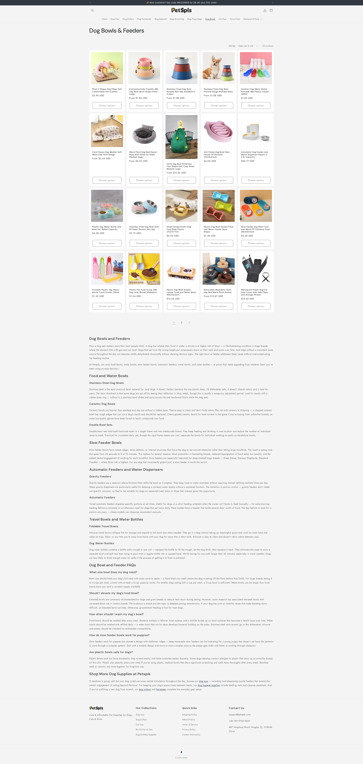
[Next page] (189, 322)
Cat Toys (140, 724)
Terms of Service (190, 724)
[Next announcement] (273, 2)
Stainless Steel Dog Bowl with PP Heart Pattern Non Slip (144, 228)
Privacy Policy (188, 729)
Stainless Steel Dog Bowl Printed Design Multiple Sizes (218, 90)
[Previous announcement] (90, 2)
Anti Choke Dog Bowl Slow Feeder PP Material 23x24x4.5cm (217, 154)
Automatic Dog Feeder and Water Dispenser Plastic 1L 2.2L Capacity (254, 154)
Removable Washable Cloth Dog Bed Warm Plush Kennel (218, 291)
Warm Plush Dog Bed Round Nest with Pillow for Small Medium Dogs (143, 154)
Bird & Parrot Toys (144, 729)
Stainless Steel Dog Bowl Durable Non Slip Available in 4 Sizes (181, 91)
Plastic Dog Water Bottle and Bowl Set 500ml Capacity (106, 228)
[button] (92, 10)
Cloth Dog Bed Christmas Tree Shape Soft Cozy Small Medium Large (180, 166)
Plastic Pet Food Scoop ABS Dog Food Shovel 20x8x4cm (143, 291)
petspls (185, 757)
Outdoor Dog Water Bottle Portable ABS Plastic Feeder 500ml (255, 91)
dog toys (203, 681)
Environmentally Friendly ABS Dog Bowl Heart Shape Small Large (143, 91)
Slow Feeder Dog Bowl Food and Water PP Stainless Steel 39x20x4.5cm (255, 229)
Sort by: (232, 45)
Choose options (107, 105)
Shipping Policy (189, 714)
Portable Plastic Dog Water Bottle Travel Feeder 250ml (105, 291)
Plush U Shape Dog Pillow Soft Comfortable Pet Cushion (107, 90)
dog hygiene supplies (209, 685)
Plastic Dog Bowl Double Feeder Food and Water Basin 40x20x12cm (181, 292)
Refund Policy (188, 719)
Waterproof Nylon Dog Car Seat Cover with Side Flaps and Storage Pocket (254, 292)
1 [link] (173, 322)
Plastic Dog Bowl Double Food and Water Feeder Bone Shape (218, 229)
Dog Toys (140, 714)
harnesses (161, 689)
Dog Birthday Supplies (146, 734)
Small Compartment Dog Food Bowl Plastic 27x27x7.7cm (179, 229)
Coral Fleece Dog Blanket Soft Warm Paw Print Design (107, 153)
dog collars (145, 689)
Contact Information (191, 734)
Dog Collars (141, 719)
